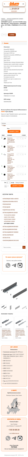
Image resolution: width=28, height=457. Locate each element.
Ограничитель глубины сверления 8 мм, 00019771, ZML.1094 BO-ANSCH (11, 176)
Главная (3, 19)
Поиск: (8, 128)
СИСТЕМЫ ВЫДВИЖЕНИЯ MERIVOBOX (10, 226)
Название (9, 135)
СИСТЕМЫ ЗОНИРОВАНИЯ (8, 235)
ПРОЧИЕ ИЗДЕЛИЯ (6, 207)
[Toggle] (24, 199)
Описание (6, 43)
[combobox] (14, 123)
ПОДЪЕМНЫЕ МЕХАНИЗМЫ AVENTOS (10, 201)
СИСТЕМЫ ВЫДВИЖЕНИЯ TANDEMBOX (10, 232)
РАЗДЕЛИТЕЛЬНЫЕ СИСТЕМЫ (9, 210)
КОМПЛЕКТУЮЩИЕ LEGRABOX (9, 219)
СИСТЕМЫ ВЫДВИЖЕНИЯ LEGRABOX (10, 212)
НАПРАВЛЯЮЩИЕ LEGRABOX (9, 221)
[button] (23, 4)
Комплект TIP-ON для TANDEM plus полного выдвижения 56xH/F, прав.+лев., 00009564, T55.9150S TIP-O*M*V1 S (11, 158)
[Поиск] (4, 4)
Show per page (9, 183)
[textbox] (14, 123)
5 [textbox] (7, 183)
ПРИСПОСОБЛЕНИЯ (7, 204)
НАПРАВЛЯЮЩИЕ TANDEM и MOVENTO (10, 199)
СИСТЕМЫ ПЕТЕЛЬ (6, 237)
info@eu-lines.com (15, 433)
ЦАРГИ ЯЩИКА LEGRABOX (9, 223)
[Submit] (24, 247)
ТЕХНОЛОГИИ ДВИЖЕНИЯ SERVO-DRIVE (11, 240)
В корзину (11, 35)
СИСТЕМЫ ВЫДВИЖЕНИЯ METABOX (10, 229)
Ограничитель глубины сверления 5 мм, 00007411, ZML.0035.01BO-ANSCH (11, 148)
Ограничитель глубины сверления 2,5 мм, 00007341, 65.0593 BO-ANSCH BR (11, 140)
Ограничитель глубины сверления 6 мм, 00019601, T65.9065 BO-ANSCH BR (11, 168)
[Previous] (1, 329)
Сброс (4, 125)
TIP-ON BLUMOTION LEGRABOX (9, 215)
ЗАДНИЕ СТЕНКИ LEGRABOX (9, 217)
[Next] (26, 308)
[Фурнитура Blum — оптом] (14, 4)
